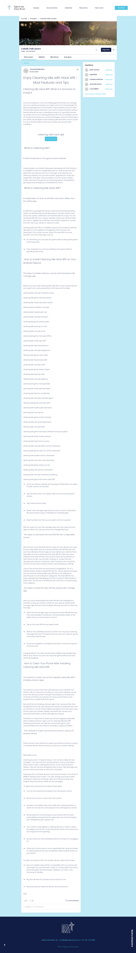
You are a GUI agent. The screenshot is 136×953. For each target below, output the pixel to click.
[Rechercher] (96, 50)
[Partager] (77, 69)
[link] (28, 57)
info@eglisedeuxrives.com (70, 940)
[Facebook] (4, 945)
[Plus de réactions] (31, 900)
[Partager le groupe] (113, 50)
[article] (51, 489)
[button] (36, 8)
